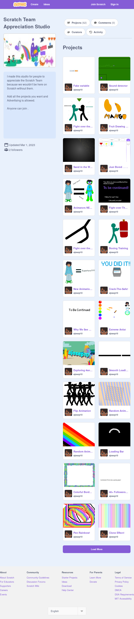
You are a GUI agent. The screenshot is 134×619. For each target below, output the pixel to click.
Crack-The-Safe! (118, 289)
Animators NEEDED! (83, 207)
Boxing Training (118, 248)
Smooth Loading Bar (118, 370)
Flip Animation (82, 410)
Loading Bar (116, 451)
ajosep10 (78, 89)
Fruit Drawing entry (118, 126)
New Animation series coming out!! (83, 289)
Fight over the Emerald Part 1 (83, 248)
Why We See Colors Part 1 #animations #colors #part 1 (83, 329)
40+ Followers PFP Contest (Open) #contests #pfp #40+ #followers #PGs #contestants (118, 492)
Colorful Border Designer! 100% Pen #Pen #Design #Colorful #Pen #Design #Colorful (83, 492)
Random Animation (118, 410)
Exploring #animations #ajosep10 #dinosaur (83, 370)
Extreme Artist (117, 329)
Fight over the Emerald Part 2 (83, 126)
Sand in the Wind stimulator (83, 167)
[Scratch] (20, 4)
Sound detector (118, 85)
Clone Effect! (116, 532)
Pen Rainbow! (81, 532)
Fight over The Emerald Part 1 (118, 207)
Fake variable (81, 85)
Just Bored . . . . (118, 167)
